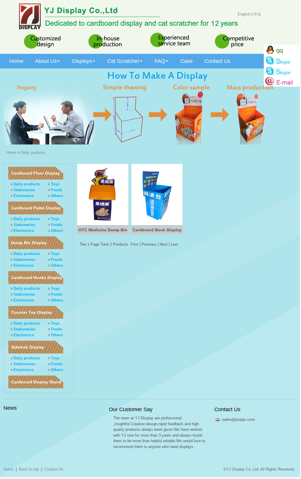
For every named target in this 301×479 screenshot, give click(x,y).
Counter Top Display (31, 312)
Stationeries (23, 190)
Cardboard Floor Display (35, 173)
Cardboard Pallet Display (36, 208)
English (244, 14)
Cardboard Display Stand (36, 382)
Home (11, 152)
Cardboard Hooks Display (36, 277)
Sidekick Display (27, 347)
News (10, 408)
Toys (54, 184)
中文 (257, 14)
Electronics (23, 196)
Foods (56, 190)
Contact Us (227, 409)
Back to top (29, 469)
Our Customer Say (131, 409)
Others (56, 196)
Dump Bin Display (29, 242)
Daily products (33, 152)
